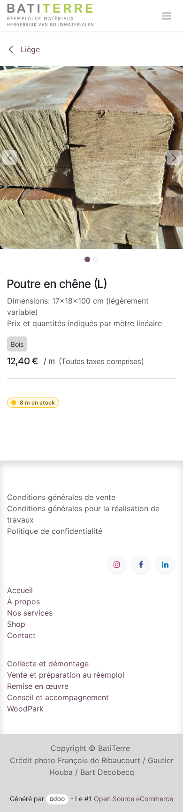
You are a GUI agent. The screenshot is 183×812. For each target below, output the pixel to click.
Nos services (30, 612)
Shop (16, 624)
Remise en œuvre (38, 686)
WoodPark (25, 708)
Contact (21, 635)
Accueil (20, 590)
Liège (29, 49)
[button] (9, 157)
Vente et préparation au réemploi (65, 674)
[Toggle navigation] (166, 15)
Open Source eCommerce (133, 799)
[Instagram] (116, 564)
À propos (23, 601)
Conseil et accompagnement (58, 697)
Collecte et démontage (48, 663)
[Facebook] (140, 564)
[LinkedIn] (165, 564)
